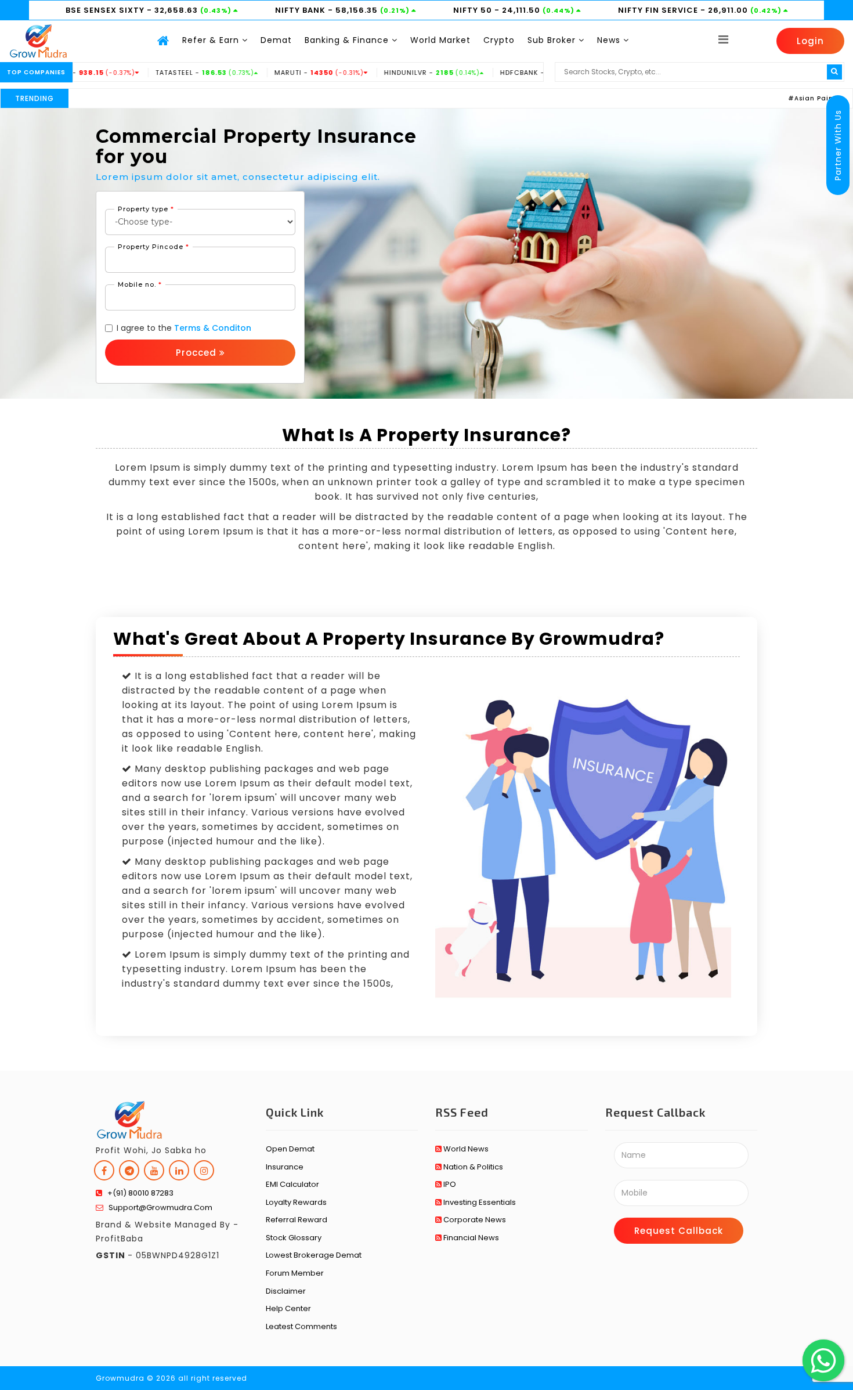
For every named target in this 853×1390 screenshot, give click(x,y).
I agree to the (184, 328)
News (610, 40)
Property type (146, 209)
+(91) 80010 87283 (138, 1192)
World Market (440, 40)
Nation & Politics (472, 1166)
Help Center (288, 1308)
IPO (449, 1184)
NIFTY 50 (473, 10)
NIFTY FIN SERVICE (659, 10)
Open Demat (290, 1148)
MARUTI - (280, 72)
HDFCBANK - (510, 72)
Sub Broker (553, 40)
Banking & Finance (348, 40)
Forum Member (295, 1273)
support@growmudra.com (157, 1207)
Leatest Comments (301, 1326)
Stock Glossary (293, 1237)
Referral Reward (296, 1219)
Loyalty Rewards (296, 1202)
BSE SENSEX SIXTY (106, 10)
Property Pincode (153, 247)
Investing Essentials (479, 1202)
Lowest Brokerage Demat (314, 1255)
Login (810, 41)
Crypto (499, 40)
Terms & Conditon (212, 328)
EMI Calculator (292, 1184)
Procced (197, 352)
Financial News (470, 1237)
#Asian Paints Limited (791, 98)
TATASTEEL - (166, 72)
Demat (276, 40)
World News (465, 1148)
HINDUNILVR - (393, 72)
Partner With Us (838, 145)
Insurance (284, 1166)
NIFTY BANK (301, 10)
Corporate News (474, 1219)
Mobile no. (140, 284)
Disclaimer (286, 1291)
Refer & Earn (212, 40)
